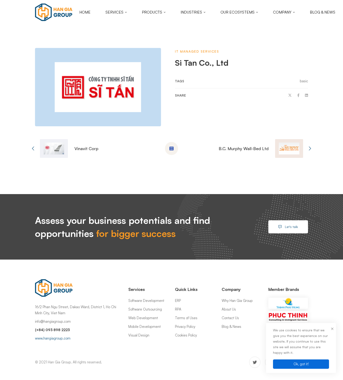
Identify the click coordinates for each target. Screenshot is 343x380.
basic (304, 81)
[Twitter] (290, 95)
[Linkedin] (306, 95)
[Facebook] (298, 95)
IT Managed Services (197, 51)
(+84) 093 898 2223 (52, 330)
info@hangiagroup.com (53, 321)
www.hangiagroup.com (52, 338)
